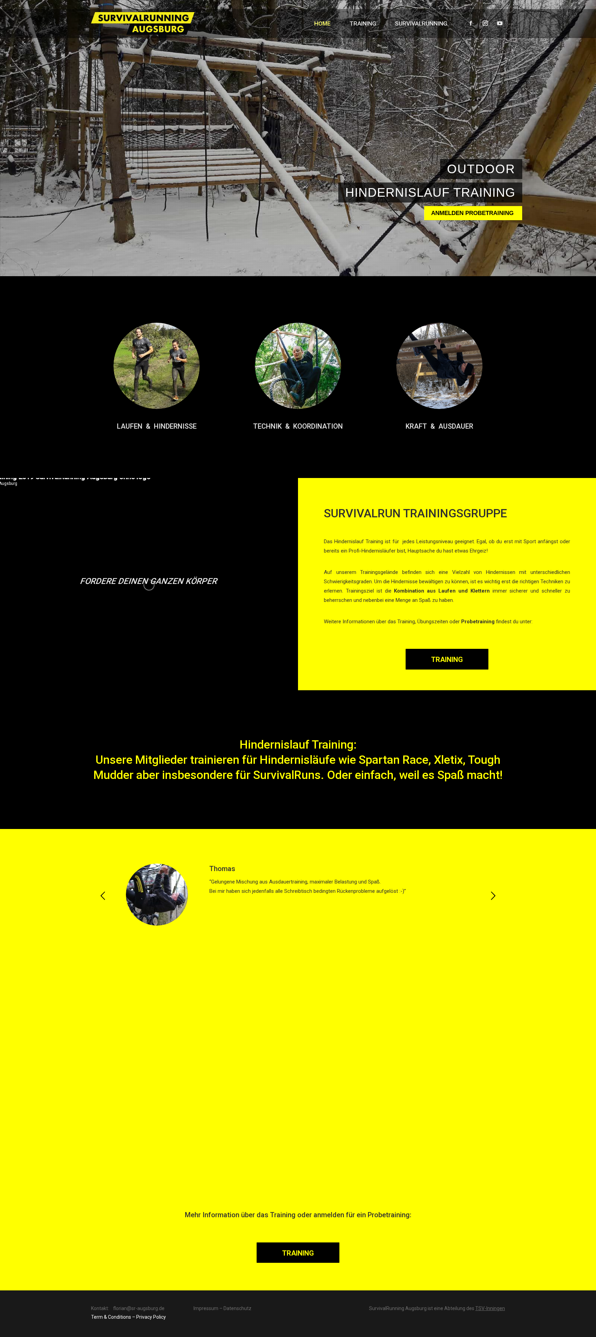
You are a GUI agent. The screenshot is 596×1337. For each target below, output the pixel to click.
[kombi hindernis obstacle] (223, 1016)
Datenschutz (237, 1308)
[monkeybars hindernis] (372, 1016)
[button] (103, 896)
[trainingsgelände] (223, 1128)
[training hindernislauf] (521, 1128)
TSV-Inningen (490, 1308)
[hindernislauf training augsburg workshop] (74, 1016)
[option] (298, 894)
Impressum (205, 1308)
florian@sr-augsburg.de (139, 1308)
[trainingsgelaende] (74, 1128)
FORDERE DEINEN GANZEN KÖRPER (149, 581)
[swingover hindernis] (521, 1016)
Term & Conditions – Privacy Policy (128, 1317)
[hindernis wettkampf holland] (372, 1128)
